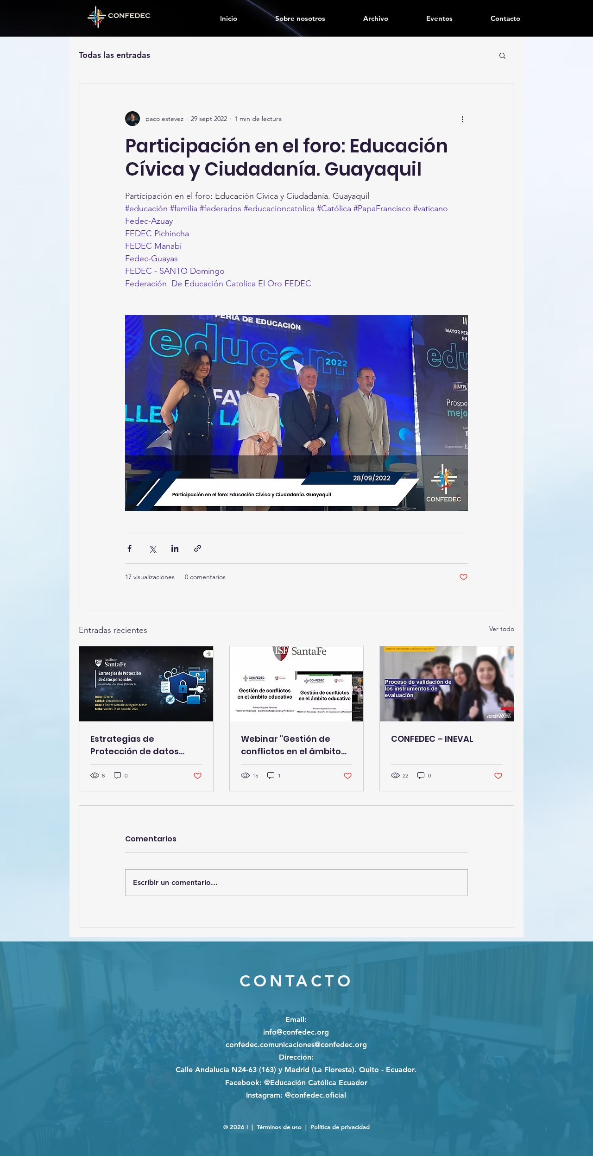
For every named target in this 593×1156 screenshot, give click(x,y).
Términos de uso (279, 1127)
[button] (502, 55)
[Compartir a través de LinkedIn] (174, 548)
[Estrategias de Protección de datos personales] (146, 683)
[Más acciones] (462, 118)
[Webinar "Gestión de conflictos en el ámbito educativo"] (297, 683)
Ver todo (501, 629)
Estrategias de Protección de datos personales (134, 745)
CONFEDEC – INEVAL (432, 739)
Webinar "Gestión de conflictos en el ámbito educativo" (291, 745)
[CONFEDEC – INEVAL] (447, 683)
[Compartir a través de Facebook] (129, 548)
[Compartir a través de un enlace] (197, 548)
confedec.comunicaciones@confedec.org (296, 1044)
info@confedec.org (296, 1032)
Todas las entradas (114, 55)
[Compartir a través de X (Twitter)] (152, 548)
